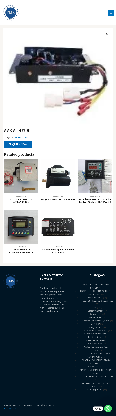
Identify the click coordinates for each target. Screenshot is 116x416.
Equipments (23, 137)
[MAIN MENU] (111, 13)
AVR (15, 137)
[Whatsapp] (108, 408)
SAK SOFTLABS (10, 408)
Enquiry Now (18, 144)
